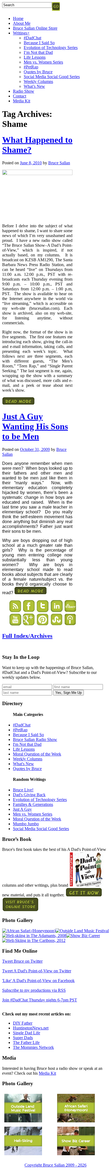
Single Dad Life (26, 1033)
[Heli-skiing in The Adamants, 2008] (34, 935)
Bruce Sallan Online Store (35, 28)
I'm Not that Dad (27, 744)
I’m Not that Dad (38, 52)
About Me (21, 23)
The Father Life (26, 1042)
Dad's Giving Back (29, 794)
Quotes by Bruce (38, 71)
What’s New (34, 86)
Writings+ (21, 33)
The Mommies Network (33, 1047)
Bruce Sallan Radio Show (35, 739)
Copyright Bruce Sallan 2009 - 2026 (55, 1165)
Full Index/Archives (27, 635)
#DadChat (32, 38)
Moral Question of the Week (37, 754)
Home (18, 18)
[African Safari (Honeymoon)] (29, 930)
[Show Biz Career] (83, 935)
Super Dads (23, 1037)
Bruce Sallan (59, 163)
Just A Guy (22, 809)
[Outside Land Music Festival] (82, 930)
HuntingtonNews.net (30, 1028)
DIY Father (22, 1023)
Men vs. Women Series (43, 62)
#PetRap (31, 67)
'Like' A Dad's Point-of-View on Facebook (38, 980)
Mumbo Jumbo (26, 824)
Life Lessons (35, 57)
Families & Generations (33, 804)
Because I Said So (39, 42)
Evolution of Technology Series (51, 47)
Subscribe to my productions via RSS (34, 990)
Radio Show (23, 91)
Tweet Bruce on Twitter (22, 961)
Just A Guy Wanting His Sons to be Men (35, 426)
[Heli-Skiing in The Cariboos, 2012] (33, 940)
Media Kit (21, 101)
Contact (19, 96)
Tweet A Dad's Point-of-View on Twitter (36, 971)
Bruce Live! (23, 790)
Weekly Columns (38, 81)
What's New (23, 763)
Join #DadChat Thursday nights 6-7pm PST (39, 1000)
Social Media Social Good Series (52, 76)
